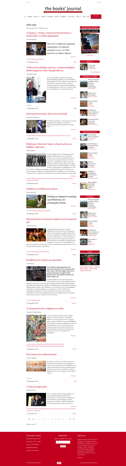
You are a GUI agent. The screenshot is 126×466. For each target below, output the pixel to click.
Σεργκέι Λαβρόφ (36, 344)
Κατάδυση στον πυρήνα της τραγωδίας (43, 259)
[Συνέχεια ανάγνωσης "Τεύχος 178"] (90, 41)
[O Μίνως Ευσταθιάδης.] (36, 89)
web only (29, 59)
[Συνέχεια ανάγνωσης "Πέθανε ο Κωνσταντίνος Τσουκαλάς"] (84, 164)
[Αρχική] (26, 16)
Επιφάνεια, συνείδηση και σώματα (42, 188)
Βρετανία (50, 178)
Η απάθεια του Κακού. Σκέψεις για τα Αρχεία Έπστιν (93, 112)
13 (59, 419)
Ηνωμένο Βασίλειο (69, 178)
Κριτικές (74, 303)
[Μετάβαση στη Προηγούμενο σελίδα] (33, 419)
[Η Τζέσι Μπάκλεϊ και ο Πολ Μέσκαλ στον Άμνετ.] (36, 273)
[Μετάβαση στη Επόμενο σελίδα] (70, 419)
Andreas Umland (91, 88)
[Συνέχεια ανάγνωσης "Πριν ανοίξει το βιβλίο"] (84, 241)
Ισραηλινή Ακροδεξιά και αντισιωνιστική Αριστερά (92, 173)
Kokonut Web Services (92, 462)
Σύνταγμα (34, 251)
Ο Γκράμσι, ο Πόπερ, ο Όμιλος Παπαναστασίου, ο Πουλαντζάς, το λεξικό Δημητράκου (49, 34)
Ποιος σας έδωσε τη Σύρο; (93, 102)
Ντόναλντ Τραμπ (65, 135)
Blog (75, 62)
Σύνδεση (99, 2)
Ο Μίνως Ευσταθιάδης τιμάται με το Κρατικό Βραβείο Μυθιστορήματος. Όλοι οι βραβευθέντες (50, 69)
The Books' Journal (92, 68)
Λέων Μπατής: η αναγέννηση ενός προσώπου (93, 145)
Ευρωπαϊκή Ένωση (49, 135)
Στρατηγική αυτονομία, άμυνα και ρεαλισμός (46, 113)
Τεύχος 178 (90, 55)
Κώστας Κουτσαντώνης (93, 124)
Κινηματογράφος (36, 300)
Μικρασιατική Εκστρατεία (33, 346)
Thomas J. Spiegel (92, 115)
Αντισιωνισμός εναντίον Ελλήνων (93, 136)
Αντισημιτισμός (36, 408)
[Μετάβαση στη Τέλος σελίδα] (73, 419)
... (48, 419)
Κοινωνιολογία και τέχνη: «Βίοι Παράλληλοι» (93, 121)
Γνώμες (74, 138)
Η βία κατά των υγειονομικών (92, 94)
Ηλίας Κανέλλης (91, 167)
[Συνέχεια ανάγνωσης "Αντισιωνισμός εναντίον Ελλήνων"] (84, 137)
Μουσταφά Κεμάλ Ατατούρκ (52, 344)
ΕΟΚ (62, 178)
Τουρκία (43, 344)
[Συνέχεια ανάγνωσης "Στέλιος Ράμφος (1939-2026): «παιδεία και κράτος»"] (84, 185)
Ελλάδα (56, 135)
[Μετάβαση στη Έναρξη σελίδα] (29, 419)
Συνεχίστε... (74, 56)
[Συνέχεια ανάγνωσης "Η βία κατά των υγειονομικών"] (84, 94)
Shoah (73, 408)
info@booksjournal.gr (32, 447)
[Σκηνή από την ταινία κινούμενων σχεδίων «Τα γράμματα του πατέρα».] (36, 366)
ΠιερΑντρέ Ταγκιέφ (52, 408)
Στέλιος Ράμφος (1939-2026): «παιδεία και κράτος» (92, 185)
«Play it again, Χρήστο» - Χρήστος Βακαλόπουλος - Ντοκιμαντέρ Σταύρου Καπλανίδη (90, 268)
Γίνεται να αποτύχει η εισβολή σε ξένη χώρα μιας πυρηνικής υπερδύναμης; (93, 83)
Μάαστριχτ (34, 178)
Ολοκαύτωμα (68, 408)
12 (55, 419)
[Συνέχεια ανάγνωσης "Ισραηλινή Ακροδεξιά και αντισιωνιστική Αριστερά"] (84, 174)
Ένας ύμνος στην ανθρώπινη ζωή (41, 354)
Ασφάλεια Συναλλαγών (32, 450)
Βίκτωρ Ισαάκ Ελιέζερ (93, 178)
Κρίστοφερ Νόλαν (46, 210)
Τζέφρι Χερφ (61, 408)
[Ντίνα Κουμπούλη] (36, 48)
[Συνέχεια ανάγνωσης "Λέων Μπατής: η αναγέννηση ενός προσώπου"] (84, 146)
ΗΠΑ (59, 135)
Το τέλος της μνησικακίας (91, 66)
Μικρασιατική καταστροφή (47, 346)
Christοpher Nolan (36, 210)
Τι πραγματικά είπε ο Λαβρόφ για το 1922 (45, 308)
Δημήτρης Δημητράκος (38, 59)
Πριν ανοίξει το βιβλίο (92, 240)
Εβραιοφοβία (43, 408)
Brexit (37, 180)
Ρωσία (62, 346)
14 (63, 419)
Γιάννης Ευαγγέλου (92, 149)
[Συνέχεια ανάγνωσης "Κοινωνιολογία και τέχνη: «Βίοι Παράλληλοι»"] (84, 121)
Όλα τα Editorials (95, 72)
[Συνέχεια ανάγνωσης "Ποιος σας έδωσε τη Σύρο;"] (84, 103)
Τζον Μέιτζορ (56, 178)
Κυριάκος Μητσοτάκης (38, 135)
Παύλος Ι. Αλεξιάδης (92, 96)
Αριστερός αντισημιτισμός (34, 410)
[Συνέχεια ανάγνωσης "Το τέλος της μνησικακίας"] (84, 66)
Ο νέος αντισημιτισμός (36, 386)
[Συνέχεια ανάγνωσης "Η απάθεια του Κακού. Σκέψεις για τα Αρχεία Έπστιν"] (84, 112)
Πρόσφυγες (57, 346)
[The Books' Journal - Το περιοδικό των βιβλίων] (63, 9)
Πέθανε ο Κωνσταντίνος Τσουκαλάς (92, 163)
